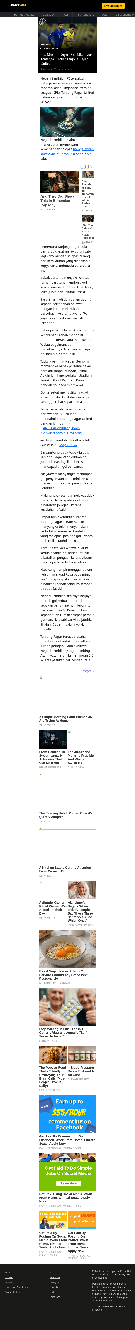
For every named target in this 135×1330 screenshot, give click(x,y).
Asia (104, 14)
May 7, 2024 (68, 445)
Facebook (55, 1277)
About (8, 1272)
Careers (9, 1282)
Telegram (55, 1296)
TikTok (53, 1292)
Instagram (55, 1282)
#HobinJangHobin (66, 428)
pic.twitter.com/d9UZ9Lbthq (61, 433)
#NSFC (48, 428)
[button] (67, 122)
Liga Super (49, 14)
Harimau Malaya (24, 14)
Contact (9, 1277)
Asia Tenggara (85, 14)
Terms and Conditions (17, 1287)
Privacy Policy (12, 1292)
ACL (66, 14)
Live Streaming (113, 6)
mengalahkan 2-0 (67, 151)
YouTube (54, 1287)
